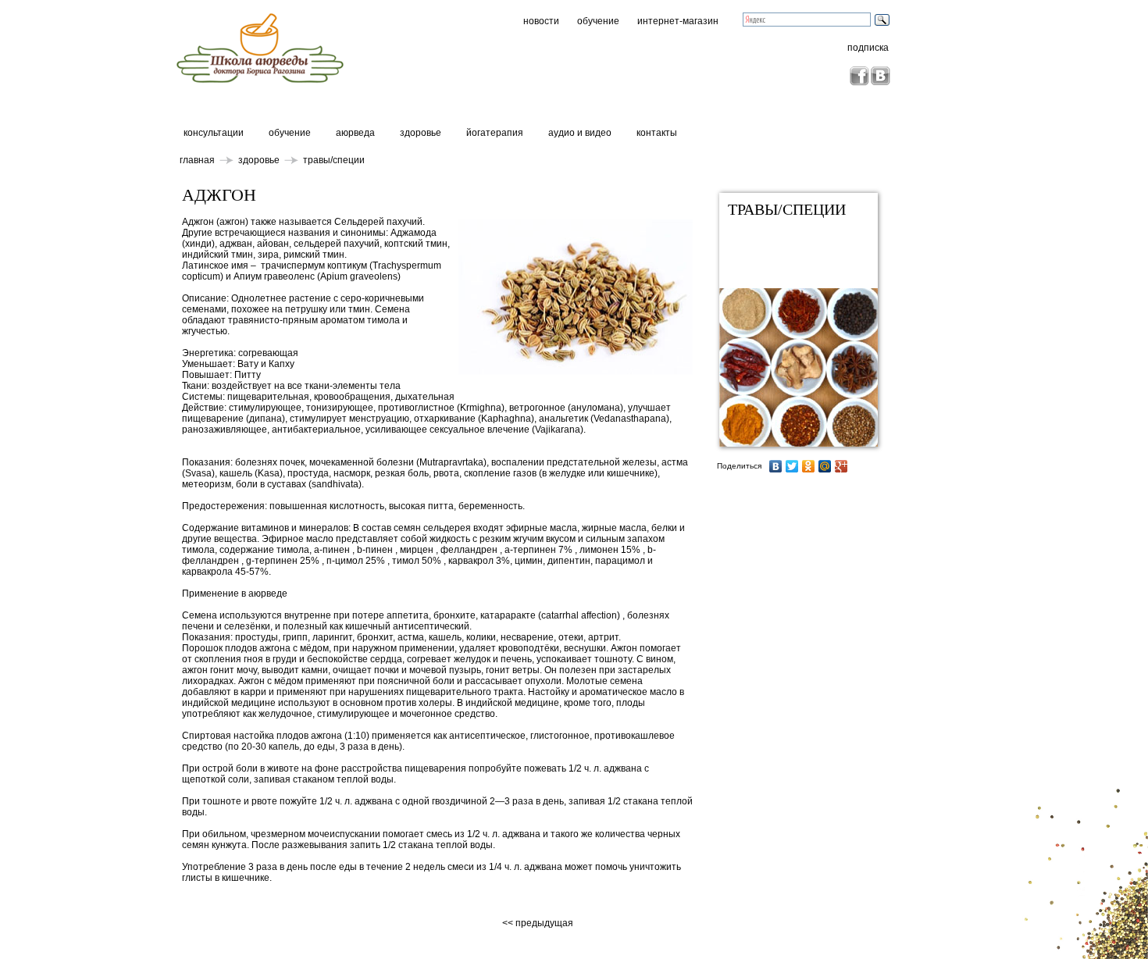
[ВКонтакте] (776, 466)
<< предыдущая (539, 923)
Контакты (656, 132)
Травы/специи (334, 160)
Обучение (290, 132)
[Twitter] (792, 466)
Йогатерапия (494, 132)
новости (541, 21)
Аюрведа (355, 132)
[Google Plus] (841, 466)
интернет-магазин (677, 21)
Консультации (214, 132)
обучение (598, 21)
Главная (197, 160)
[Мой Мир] (825, 466)
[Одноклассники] (808, 466)
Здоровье (420, 132)
